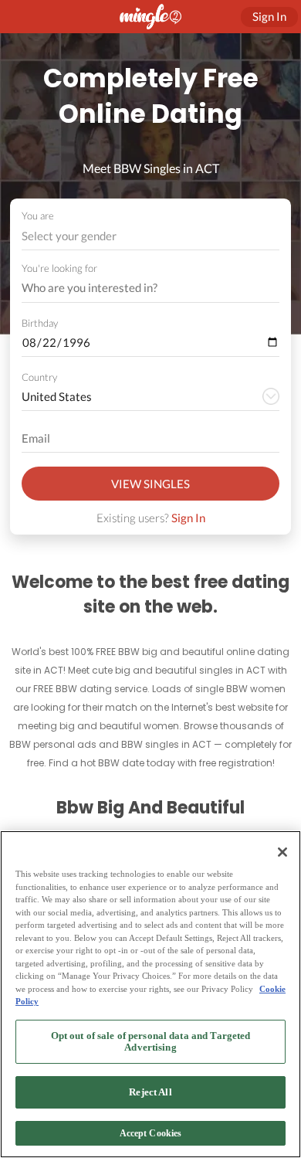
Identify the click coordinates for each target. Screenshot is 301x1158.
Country (39, 377)
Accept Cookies (151, 1133)
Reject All (150, 1092)
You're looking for (59, 268)
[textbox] (149, 235)
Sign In (188, 518)
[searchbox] (140, 288)
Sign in (269, 16)
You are (38, 215)
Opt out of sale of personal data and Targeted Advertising (151, 1042)
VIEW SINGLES (150, 484)
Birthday (40, 323)
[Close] (282, 852)
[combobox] (151, 236)
